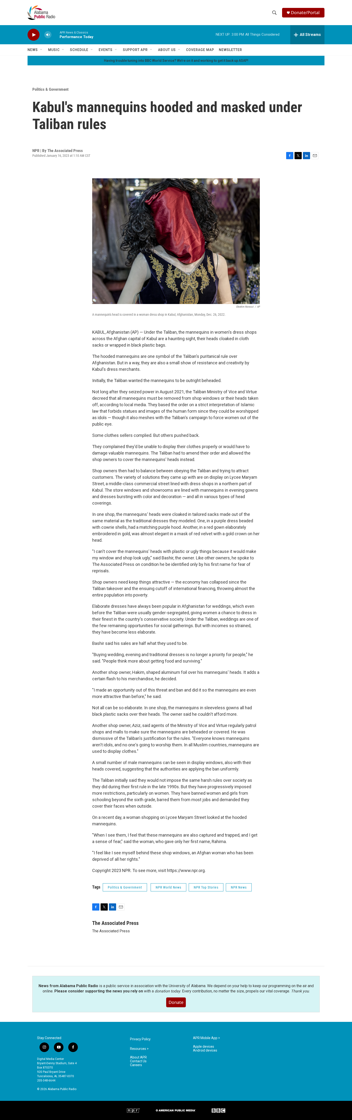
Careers (136, 1065)
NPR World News (168, 887)
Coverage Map (200, 50)
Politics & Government (50, 89)
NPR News (239, 887)
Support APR (135, 50)
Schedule (79, 50)
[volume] (48, 34)
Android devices (205, 1050)
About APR (138, 1057)
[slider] (55, 34)
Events (106, 50)
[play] (33, 35)
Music (54, 50)
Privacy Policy (140, 1039)
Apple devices (203, 1046)
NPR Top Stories (206, 887)
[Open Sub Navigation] (41, 50)
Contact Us (138, 1061)
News (33, 50)
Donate (176, 1002)
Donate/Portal (305, 12)
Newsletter (230, 50)
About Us (167, 50)
